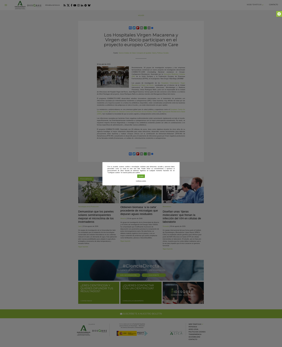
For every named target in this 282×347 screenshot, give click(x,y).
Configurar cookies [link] (141, 181)
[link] (279, 14)
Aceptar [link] (141, 176)
